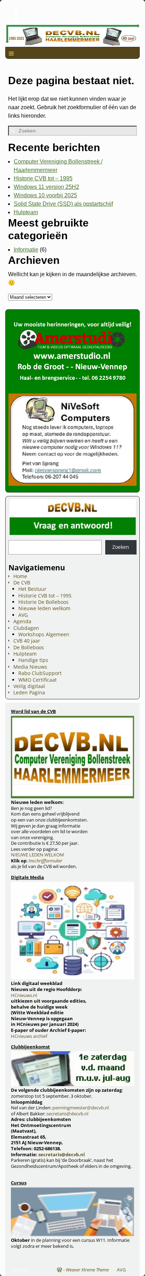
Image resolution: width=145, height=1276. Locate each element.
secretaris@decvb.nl (67, 1113)
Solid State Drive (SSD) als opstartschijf (63, 204)
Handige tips (33, 660)
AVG (23, 615)
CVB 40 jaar (26, 640)
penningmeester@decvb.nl (80, 1107)
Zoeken (120, 547)
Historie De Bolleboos (43, 602)
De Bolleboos (28, 647)
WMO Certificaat (37, 679)
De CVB (21, 582)
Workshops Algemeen (43, 634)
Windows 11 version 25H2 (46, 187)
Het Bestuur (32, 589)
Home (20, 576)
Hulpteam (26, 212)
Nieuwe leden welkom (44, 608)
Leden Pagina (29, 692)
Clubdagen (26, 628)
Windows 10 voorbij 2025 (45, 195)
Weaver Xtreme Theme (87, 1269)
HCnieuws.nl (24, 995)
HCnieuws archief (29, 1036)
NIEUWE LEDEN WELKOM (37, 854)
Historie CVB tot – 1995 (43, 178)
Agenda (22, 621)
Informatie (26, 250)
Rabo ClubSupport (40, 673)
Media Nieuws (30, 666)
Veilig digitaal (29, 686)
